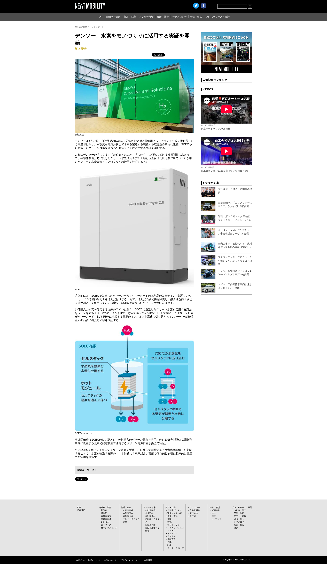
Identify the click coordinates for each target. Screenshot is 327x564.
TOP (99, 16)
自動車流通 (106, 519)
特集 (214, 513)
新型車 (104, 510)
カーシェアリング (109, 528)
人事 (169, 542)
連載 (214, 516)
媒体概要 (81, 510)
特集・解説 (196, 16)
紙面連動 (216, 510)
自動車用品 (150, 516)
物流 (169, 522)
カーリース (106, 525)
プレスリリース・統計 (218, 16)
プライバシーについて (130, 560)
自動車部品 (128, 510)
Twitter (196, 6)
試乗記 (104, 513)
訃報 (169, 545)
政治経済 (171, 536)
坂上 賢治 (81, 48)
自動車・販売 (113, 16)
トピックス (172, 533)
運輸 (169, 519)
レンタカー (106, 522)
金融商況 (171, 539)
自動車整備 (150, 510)
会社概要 (148, 560)
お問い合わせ (110, 560)
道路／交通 (172, 516)
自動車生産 (128, 516)
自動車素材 (128, 513)
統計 (236, 528)
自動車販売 (106, 516)
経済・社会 (163, 16)
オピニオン (217, 519)
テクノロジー (179, 16)
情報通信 (194, 513)
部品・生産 (130, 16)
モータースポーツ (175, 548)
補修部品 (149, 513)
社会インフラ (173, 525)
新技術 (193, 516)
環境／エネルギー (175, 513)
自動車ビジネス (174, 510)
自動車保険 (150, 525)
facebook (203, 6)
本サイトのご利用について (88, 560)
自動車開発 (195, 510)
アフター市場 (146, 16)
